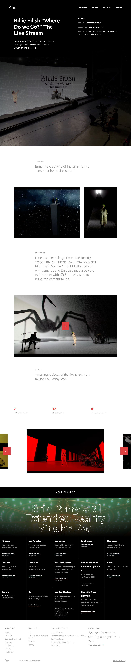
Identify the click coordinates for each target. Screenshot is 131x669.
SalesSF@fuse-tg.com (87, 544)
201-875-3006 (111, 556)
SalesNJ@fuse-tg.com (113, 553)
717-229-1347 (110, 577)
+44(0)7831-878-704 (7, 598)
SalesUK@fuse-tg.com (8, 596)
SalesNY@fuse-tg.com (61, 578)
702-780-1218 (58, 556)
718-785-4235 (58, 580)
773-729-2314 (5, 556)
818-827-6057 (32, 556)
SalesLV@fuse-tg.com (61, 553)
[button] (124, 451)
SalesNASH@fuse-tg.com (35, 575)
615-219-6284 (32, 577)
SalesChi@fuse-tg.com (8, 553)
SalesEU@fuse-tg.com (35, 605)
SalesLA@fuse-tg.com (35, 553)
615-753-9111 (84, 613)
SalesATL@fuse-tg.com (8, 575)
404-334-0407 (6, 577)
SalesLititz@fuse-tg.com (113, 575)
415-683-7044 (84, 547)
